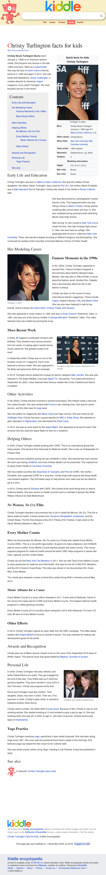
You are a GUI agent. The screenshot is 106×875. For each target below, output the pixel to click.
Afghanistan (31, 421)
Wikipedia (42, 865)
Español (80, 22)
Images (52, 22)
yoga (39, 408)
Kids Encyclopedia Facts (18, 50)
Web (45, 22)
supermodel (41, 66)
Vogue (40, 81)
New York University (79, 140)
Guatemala (78, 516)
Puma (51, 404)
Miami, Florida (75, 206)
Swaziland (42, 471)
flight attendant (21, 189)
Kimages (61, 22)
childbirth (32, 462)
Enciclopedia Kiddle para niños (72, 868)
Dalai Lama (62, 421)
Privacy (39, 868)
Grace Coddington (39, 77)
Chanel (50, 307)
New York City (89, 222)
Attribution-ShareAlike (35, 832)
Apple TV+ (53, 378)
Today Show (73, 417)
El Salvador (53, 471)
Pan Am (65, 185)
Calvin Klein (40, 307)
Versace (70, 307)
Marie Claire (92, 300)
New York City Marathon (38, 560)
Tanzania (54, 516)
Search (101, 16)
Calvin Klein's (34, 70)
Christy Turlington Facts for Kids (23, 836)
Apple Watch (52, 427)
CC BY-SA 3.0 (37, 862)
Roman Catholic (87, 189)
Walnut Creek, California (81, 132)
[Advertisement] (53, 33)
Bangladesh (66, 516)
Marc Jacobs (77, 374)
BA (90, 140)
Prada (58, 307)
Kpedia (71, 22)
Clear (95, 16)
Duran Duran (68, 313)
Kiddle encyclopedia (33, 829)
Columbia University (79, 144)
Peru (67, 471)
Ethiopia (35, 488)
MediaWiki (82, 865)
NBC (61, 417)
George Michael (58, 317)
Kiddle (10, 868)
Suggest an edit (82, 843)
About (29, 868)
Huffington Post (14, 417)
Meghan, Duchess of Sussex (74, 656)
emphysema (22, 719)
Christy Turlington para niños (42, 771)
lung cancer (53, 708)
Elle (78, 300)
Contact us (50, 868)
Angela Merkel (26, 634)
